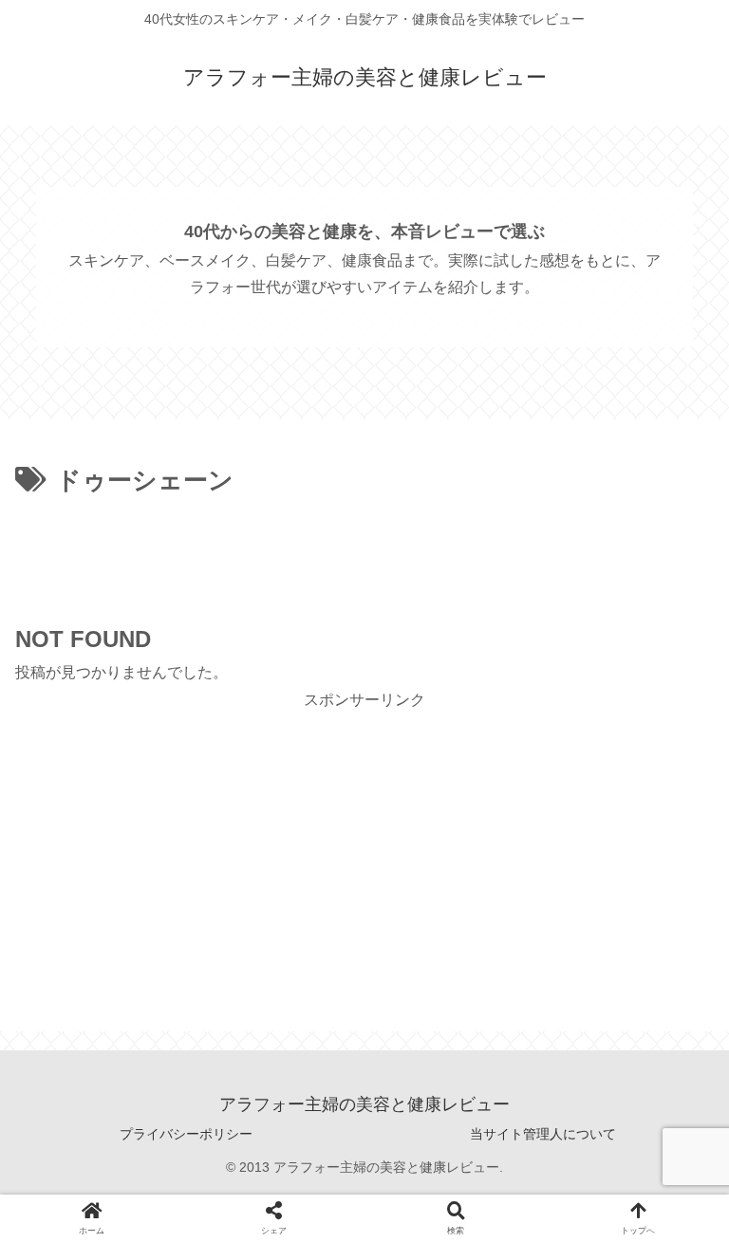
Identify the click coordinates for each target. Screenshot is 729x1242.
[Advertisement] (364, 554)
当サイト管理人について (543, 1133)
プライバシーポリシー (186, 1133)
